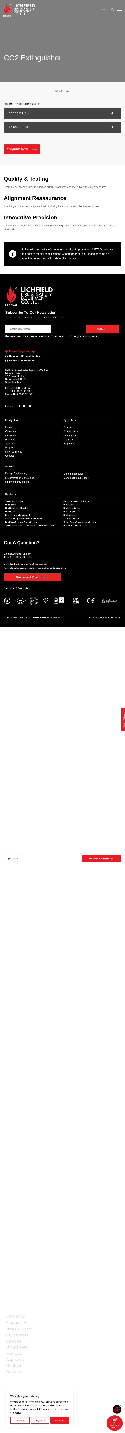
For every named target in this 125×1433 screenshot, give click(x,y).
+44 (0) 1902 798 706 (19, 391)
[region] (39, 1409)
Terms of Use (107, 617)
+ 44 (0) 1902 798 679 (21, 394)
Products (14, 1323)
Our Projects (17, 1335)
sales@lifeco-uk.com (21, 388)
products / (11, 104)
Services (13, 1341)
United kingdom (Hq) (22, 351)
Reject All (40, 1420)
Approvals (15, 1359)
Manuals (14, 1353)
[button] (112, 10)
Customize (20, 1420)
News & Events (19, 1329)
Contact (13, 1365)
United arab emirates (22, 360)
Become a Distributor (32, 577)
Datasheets (16, 1347)
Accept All (59, 1420)
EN (103, 9)
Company (15, 1316)
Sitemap (117, 617)
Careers (13, 1371)
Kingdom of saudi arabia (24, 356)
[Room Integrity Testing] (117, 1409)
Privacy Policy (95, 617)
